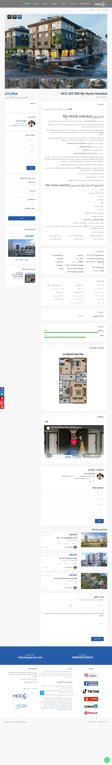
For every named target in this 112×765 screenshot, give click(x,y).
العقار (99, 10)
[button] (107, 760)
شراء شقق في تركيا (55, 236)
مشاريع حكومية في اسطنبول (59, 702)
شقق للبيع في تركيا (55, 239)
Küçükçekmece (72, 560)
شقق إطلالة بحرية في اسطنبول (57, 706)
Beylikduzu (104, 97)
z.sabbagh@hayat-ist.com (86, 476)
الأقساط (32, 191)
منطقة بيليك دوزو (77, 121)
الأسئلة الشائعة (103, 722)
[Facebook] (93, 481)
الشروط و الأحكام (92, 722)
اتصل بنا (36, 3)
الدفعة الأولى (31, 199)
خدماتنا (64, 3)
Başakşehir (29, 254)
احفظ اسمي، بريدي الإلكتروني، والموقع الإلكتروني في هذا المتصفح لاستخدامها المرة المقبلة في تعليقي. (74, 615)
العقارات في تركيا (98, 239)
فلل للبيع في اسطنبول (96, 236)
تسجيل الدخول (27, 688)
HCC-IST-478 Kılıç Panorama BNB (66, 579)
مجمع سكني (92, 10)
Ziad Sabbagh (89, 474)
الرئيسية (105, 10)
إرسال (99, 521)
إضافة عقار (34, 688)
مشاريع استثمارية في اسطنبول (51, 704)
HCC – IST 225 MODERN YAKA (66, 538)
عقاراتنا (54, 3)
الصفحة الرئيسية (85, 3)
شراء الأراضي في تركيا (46, 702)
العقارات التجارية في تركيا (66, 704)
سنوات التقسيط (30, 208)
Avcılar (74, 540)
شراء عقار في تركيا (67, 698)
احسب (22, 218)
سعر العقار (31, 182)
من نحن (73, 3)
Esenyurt (73, 581)
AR (25, 3)
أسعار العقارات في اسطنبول (59, 700)
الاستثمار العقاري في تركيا (75, 236)
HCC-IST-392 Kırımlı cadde (68, 558)
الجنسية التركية (78, 239)
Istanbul (98, 97)
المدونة (45, 3)
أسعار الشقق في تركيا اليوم (57, 708)
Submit (42, 693)
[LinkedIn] (90, 481)
